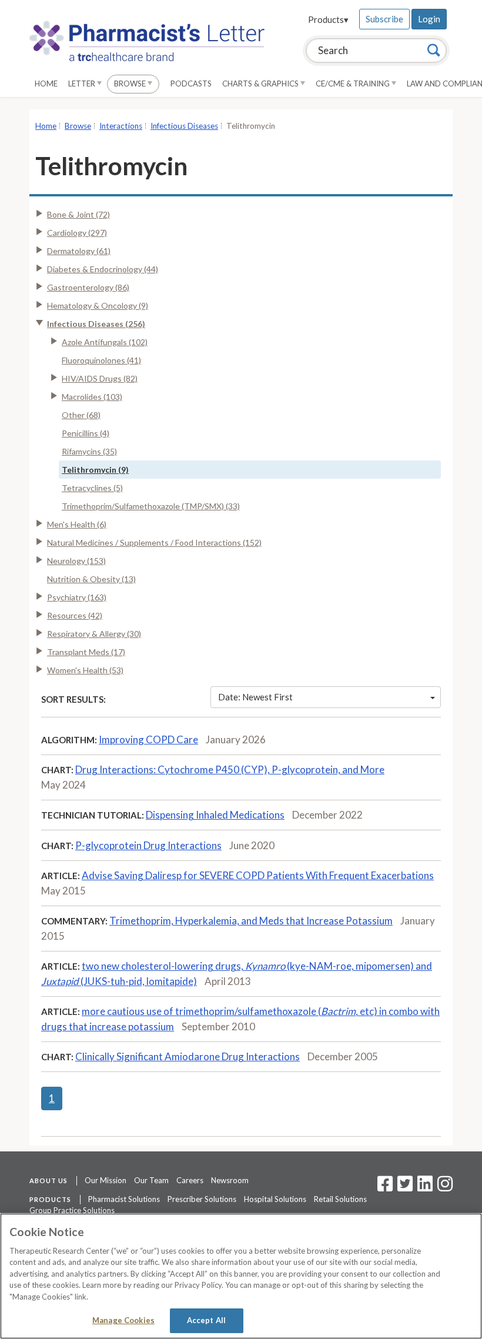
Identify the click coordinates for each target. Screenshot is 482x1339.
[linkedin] (425, 1187)
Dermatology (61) (79, 251)
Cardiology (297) (77, 233)
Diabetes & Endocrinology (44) (102, 269)
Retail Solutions (340, 1199)
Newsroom (230, 1180)
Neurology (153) (76, 561)
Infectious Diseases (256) (96, 324)
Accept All (206, 1320)
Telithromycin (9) (95, 470)
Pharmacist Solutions (124, 1199)
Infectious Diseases (184, 126)
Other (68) (81, 415)
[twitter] (403, 1187)
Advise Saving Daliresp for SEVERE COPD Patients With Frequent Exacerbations (258, 875)
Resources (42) (74, 615)
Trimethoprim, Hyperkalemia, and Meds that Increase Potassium (251, 920)
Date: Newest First (255, 697)
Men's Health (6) (76, 524)
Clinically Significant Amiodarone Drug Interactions (187, 1056)
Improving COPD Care (148, 739)
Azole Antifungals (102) (105, 342)
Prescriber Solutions (202, 1199)
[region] (241, 1276)
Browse (131, 83)
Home (46, 83)
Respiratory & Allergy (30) (94, 634)
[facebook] (385, 1187)
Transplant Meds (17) (86, 652)
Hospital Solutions (275, 1199)
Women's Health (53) (85, 670)
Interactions (120, 126)
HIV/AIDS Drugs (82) (100, 378)
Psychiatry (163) (76, 597)
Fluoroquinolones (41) (101, 360)
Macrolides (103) (92, 397)
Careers (189, 1180)
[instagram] (445, 1187)
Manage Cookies (123, 1320)
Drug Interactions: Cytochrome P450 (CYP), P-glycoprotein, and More (229, 769)
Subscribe (384, 19)
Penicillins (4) (85, 433)
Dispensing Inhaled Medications (215, 815)
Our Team (151, 1180)
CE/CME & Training (353, 83)
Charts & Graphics (261, 83)
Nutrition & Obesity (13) (91, 579)
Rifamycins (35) (89, 451)
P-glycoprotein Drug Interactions (148, 845)
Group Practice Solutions (72, 1210)
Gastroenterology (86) (88, 287)
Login (429, 19)
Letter (82, 83)
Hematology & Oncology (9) (97, 305)
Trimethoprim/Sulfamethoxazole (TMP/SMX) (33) (151, 506)
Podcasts (191, 83)
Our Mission (105, 1180)
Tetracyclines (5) (92, 488)
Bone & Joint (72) (78, 214)
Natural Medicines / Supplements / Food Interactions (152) (154, 542)
